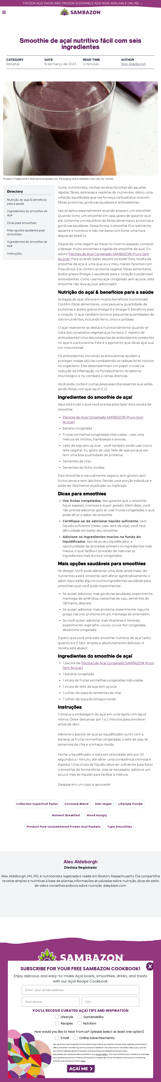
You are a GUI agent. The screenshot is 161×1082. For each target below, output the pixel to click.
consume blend (76, 804)
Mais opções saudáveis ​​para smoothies (26, 232)
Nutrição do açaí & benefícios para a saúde (27, 201)
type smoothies (119, 826)
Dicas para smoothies (21, 223)
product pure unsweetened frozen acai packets (64, 826)
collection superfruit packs (37, 804)
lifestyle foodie (130, 804)
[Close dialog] (148, 965)
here (83, 1061)
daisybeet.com (114, 886)
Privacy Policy (102, 1054)
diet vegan (103, 804)
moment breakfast (66, 815)
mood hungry (97, 815)
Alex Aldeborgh (133, 64)
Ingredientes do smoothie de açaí (27, 213)
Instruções (14, 253)
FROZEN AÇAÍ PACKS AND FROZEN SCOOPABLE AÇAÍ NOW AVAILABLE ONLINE (83, 3)
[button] (80, 1069)
